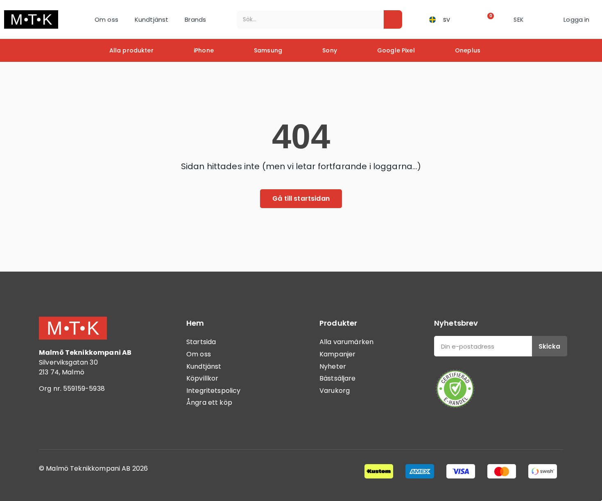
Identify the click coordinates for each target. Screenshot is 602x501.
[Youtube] (94, 422)
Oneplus (467, 50)
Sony (329, 50)
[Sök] (393, 19)
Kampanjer (337, 354)
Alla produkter (131, 50)
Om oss (106, 19)
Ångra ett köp (209, 402)
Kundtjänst (152, 19)
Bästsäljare (337, 378)
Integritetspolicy (213, 390)
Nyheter (332, 366)
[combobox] (305, 19)
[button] (488, 19)
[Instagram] (71, 422)
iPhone (204, 50)
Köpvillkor (202, 378)
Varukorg (334, 390)
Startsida (201, 342)
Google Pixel (396, 50)
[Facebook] (49, 422)
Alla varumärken (346, 342)
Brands (195, 19)
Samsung (268, 50)
